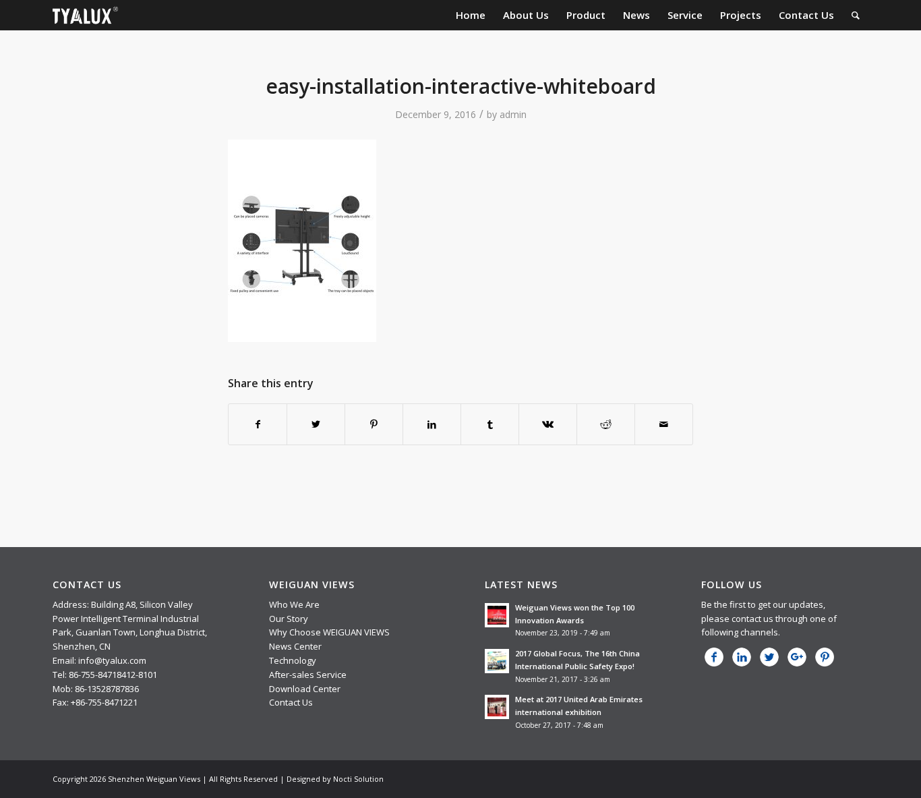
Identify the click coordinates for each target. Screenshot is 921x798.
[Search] (855, 15)
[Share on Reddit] (605, 424)
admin (513, 114)
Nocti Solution (358, 779)
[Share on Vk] (547, 424)
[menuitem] (470, 15)
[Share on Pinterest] (374, 424)
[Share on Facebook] (258, 424)
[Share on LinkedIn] (431, 424)
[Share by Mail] (663, 424)
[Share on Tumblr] (489, 424)
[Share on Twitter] (316, 424)
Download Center (304, 689)
